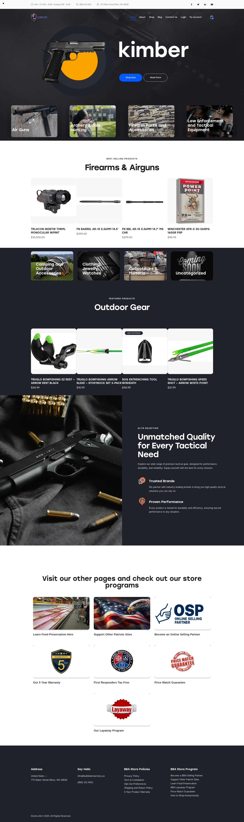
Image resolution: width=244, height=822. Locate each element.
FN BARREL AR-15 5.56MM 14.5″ (98, 229)
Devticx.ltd (36, 816)
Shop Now (17, 135)
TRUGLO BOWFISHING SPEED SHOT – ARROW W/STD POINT (188, 381)
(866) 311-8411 (85, 782)
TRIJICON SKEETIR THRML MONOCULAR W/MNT (48, 230)
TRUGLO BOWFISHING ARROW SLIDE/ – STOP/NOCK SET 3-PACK (99, 381)
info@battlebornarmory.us (91, 776)
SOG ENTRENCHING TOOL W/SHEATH (139, 381)
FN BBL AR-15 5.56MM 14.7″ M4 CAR (142, 230)
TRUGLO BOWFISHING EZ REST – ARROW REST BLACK (53, 381)
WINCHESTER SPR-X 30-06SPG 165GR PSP (189, 230)
